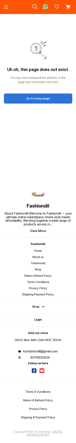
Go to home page (38, 98)
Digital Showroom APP (45, 433)
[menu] (6, 7)
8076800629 (40, 357)
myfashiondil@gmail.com (40, 351)
